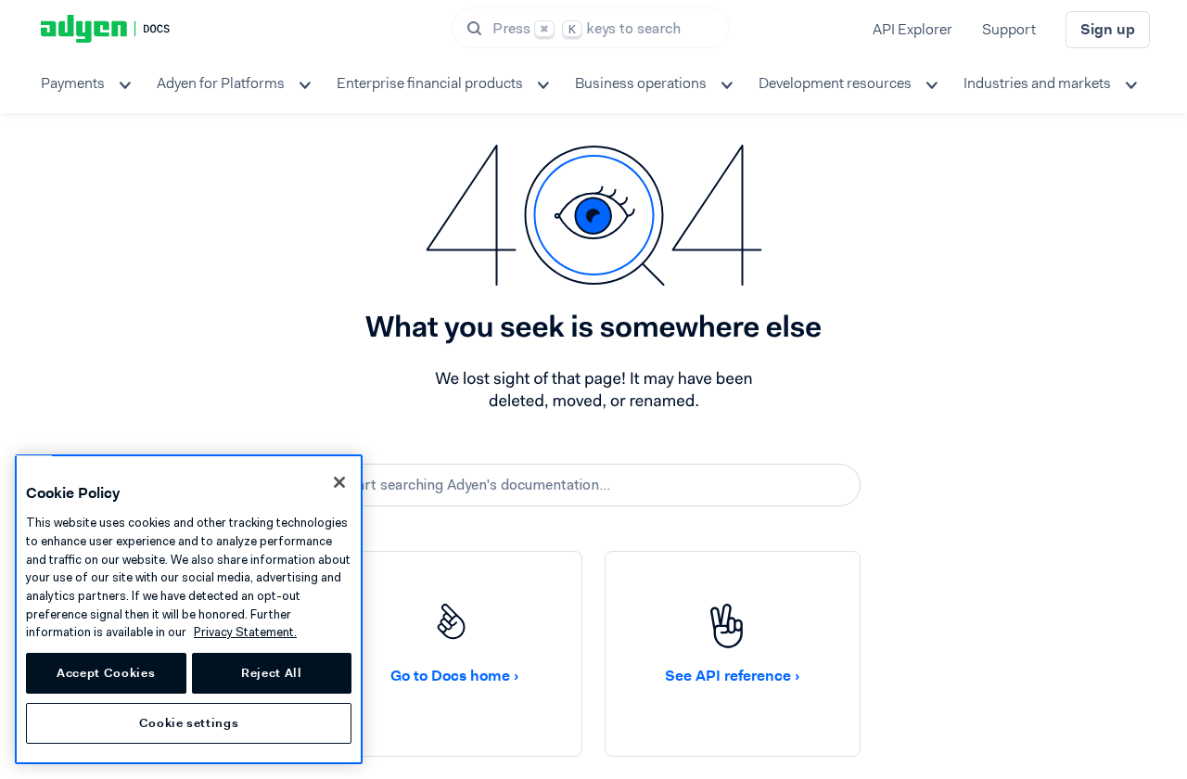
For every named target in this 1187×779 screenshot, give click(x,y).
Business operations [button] (641, 83)
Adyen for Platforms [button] (221, 83)
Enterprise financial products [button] (430, 83)
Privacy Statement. (245, 632)
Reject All (271, 673)
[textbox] (593, 485)
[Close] (339, 482)
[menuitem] (84, 83)
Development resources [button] (835, 83)
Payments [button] (73, 83)
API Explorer (912, 29)
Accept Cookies (106, 673)
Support (1009, 29)
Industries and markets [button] (1037, 83)
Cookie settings (189, 723)
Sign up (1107, 29)
